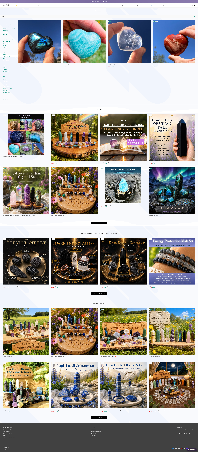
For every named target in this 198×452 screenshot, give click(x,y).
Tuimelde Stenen (6, 71)
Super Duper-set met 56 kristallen (57, 215)
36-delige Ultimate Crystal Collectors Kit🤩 (108, 356)
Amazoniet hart (66, 64)
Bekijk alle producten (99, 223)
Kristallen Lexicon (6, 431)
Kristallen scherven (6, 62)
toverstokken (5, 69)
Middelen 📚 (150, 5)
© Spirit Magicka (6, 447)
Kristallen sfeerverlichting (7, 88)
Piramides (4, 67)
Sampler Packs (56, 5)
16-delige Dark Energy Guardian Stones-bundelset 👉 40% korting (112, 286)
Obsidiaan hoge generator (153, 162)
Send (195, 445)
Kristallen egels (5, 81)
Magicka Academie (7, 429)
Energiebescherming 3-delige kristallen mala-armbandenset (160, 286)
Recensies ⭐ (14, 5)
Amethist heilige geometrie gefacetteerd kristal (109, 205)
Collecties (4, 21)
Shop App (162, 5)
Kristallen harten (7, 86)
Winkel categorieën (37, 5)
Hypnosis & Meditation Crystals (9, 28)
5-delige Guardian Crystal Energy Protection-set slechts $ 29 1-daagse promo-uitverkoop (19, 215)
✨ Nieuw (130, 5)
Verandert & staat (6, 92)
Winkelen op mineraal (47, 5)
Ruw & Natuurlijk (6, 60)
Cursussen (156, 5)
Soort (194, 16)
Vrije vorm (4, 54)
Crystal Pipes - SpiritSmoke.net (9, 437)
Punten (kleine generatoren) (8, 51)
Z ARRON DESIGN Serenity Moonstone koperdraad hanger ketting (112, 410)
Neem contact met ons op (96, 429)
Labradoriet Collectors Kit (153, 215)
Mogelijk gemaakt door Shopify (10, 449)
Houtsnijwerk (98, 5)
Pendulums (92, 5)
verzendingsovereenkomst (96, 431)
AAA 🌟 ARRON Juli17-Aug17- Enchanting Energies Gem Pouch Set (15, 286)
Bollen (4, 65)
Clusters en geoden (6, 63)
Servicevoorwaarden (95, 437)
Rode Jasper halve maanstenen (158, 64)
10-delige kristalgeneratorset (154, 356)
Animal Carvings (6, 96)
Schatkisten (5, 38)
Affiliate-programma (7, 433)
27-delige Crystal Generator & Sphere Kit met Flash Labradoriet (14, 410)
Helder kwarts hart (111, 64)
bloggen (5, 435)
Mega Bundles (21, 5)
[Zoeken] (192, 5)
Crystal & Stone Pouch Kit (8, 39)
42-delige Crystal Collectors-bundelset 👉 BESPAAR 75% (61, 162)
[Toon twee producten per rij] (2, 16)
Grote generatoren (6, 56)
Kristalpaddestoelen (7, 84)
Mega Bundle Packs (6, 23)
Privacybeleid (93, 435)
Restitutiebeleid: (94, 433)
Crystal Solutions (6, 97)
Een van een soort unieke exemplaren (8, 78)
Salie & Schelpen (6, 49)
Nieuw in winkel (5, 99)
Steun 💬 (143, 5)
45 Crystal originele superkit (8, 356)
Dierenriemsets (5, 32)
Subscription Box (64, 5)
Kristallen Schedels (6, 83)
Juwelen (86, 5)
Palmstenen (5, 58)
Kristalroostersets (6, 43)
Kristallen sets (29, 5)
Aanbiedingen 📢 (137, 5)
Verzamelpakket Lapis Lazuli (56, 410)
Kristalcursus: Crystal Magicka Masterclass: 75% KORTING (13, 156)
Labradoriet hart (21, 64)
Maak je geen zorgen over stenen (8, 75)
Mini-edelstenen (6, 73)
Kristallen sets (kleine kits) (7, 26)
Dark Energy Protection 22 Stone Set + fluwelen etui (61, 286)
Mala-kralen (5, 34)
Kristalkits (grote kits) (7, 25)
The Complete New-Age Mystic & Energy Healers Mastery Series (112, 162)
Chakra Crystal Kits (6, 41)
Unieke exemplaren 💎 (122, 5)
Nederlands (185, 5)
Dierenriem (80, 5)
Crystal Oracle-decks (7, 52)
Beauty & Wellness (72, 5)
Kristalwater (5, 47)
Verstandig (113, 5)
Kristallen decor (106, 5)
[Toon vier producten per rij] (3, 16)
